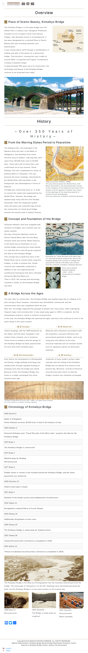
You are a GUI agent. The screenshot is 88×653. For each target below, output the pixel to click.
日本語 (8, 651)
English (8, 648)
